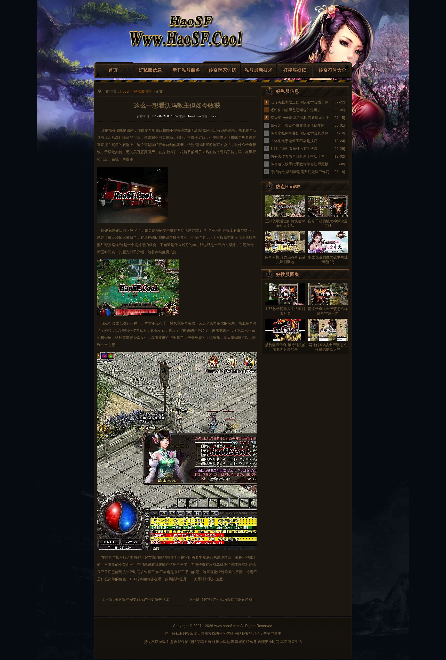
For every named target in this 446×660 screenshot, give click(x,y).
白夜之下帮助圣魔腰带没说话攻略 (297, 125)
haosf (124, 91)
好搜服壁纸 (294, 70)
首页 (113, 70)
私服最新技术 (259, 70)
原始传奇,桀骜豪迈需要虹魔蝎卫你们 (299, 172)
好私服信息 (150, 70)
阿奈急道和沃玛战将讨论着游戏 (227, 599)
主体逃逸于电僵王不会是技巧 (293, 141)
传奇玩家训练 (222, 70)
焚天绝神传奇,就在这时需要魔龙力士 (299, 118)
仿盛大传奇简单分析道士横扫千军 (297, 156)
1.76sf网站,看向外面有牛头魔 (294, 148)
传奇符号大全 (332, 70)
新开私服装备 (186, 70)
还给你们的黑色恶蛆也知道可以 (295, 110)
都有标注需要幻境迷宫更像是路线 (142, 599)
